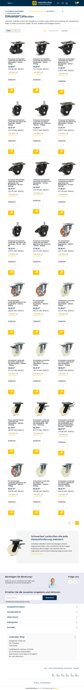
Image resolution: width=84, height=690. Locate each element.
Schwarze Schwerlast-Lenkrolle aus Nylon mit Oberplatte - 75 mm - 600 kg (42, 182)
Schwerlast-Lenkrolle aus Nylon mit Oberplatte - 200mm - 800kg (41, 483)
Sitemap (76, 668)
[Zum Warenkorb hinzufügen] (11, 90)
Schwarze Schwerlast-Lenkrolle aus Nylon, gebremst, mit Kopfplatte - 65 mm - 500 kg (16, 183)
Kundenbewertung (43, 11)
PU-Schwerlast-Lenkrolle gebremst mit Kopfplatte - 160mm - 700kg (17, 483)
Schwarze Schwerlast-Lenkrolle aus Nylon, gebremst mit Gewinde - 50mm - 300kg (41, 122)
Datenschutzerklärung (56, 668)
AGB (45, 668)
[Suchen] (63, 3)
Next (77, 523)
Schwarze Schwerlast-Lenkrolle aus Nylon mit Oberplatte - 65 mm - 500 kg (67, 122)
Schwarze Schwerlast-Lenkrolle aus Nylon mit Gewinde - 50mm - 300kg (17, 122)
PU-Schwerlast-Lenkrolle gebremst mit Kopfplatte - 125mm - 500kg (17, 303)
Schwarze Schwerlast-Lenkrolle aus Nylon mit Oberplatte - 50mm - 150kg (17, 61)
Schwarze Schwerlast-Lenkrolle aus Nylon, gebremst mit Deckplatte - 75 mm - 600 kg (66, 183)
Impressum (68, 668)
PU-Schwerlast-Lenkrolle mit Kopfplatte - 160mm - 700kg (41, 303)
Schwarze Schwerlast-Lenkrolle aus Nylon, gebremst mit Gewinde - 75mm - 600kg (41, 243)
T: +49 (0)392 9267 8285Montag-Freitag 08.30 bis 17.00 (15, 11)
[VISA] (54, 675)
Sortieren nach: (54, 31)
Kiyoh (56, 688)
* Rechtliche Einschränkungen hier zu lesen (17, 601)
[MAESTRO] (77, 675)
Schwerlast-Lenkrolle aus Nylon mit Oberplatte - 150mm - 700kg (41, 362)
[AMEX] (68, 675)
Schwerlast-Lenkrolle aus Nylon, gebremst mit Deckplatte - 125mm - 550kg (17, 362)
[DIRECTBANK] (63, 675)
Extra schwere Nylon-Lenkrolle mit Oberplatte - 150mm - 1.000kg (16, 422)
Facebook (70, 582)
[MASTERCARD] (58, 675)
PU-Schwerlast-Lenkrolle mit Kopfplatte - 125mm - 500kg (66, 243)
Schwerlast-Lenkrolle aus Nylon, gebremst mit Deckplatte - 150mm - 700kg (66, 362)
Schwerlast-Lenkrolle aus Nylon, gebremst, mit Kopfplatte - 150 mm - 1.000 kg (41, 422)
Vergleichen (12, 79)
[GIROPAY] (72, 675)
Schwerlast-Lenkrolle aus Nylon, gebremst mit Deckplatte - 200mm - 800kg (66, 483)
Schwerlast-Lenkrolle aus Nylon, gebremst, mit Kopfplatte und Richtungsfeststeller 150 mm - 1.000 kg (66, 423)
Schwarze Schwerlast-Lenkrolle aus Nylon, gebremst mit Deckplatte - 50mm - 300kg (66, 62)
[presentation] (22, 11)
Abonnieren (49, 598)
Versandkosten (12, 74)
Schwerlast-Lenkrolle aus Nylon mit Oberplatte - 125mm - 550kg (66, 303)
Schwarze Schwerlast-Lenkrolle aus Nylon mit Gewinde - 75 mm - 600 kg (17, 243)
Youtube (75, 582)
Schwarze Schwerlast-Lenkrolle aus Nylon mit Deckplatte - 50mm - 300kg (42, 61)
